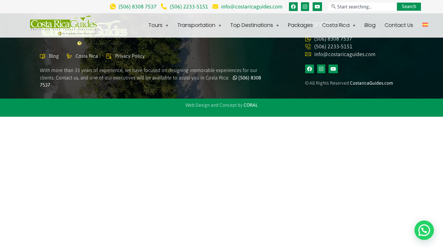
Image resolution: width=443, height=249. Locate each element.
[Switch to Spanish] (425, 24)
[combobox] (362, 7)
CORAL (251, 105)
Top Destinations (251, 25)
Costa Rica (336, 25)
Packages (300, 25)
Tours (155, 25)
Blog (370, 25)
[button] (424, 230)
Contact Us (399, 25)
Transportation (196, 25)
